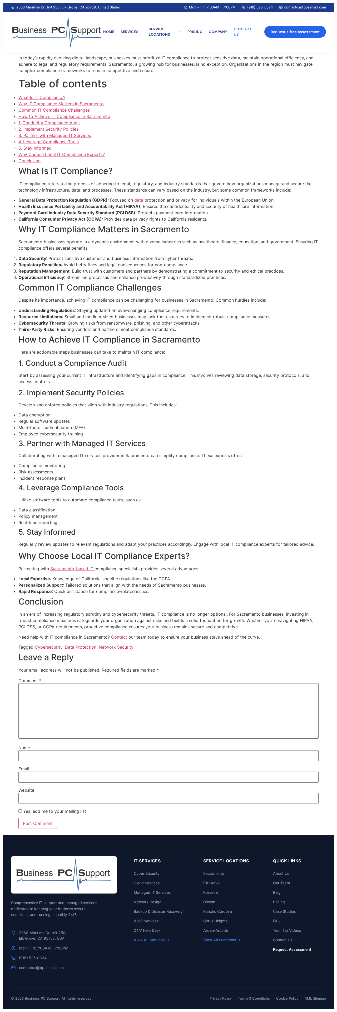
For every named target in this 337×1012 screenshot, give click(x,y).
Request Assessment (292, 949)
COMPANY (218, 32)
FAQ (276, 921)
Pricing (279, 902)
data (139, 200)
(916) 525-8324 (260, 7)
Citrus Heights (215, 921)
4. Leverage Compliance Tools (48, 141)
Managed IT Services (152, 892)
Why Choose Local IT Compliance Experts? (61, 154)
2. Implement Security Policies (48, 129)
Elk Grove (211, 883)
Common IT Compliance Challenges (54, 110)
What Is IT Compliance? (41, 97)
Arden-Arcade (215, 930)
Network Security (116, 647)
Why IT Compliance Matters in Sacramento (61, 103)
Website (26, 790)
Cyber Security (147, 873)
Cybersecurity (48, 647)
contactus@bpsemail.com (305, 7)
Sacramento (213, 873)
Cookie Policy (287, 998)
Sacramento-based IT (72, 568)
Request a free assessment (295, 32)
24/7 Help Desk (147, 930)
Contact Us (282, 940)
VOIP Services (146, 921)
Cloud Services (147, 883)
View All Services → (151, 940)
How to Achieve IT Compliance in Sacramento (64, 116)
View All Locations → (222, 940)
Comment (29, 680)
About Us (281, 873)
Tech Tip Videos (287, 930)
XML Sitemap (315, 998)
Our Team (281, 883)
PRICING (195, 32)
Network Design (147, 902)
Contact (119, 637)
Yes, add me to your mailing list (54, 811)
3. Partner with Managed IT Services (54, 135)
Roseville (210, 892)
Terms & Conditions (254, 998)
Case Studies (284, 911)
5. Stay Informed (35, 148)
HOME (108, 32)
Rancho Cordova (217, 911)
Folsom (209, 902)
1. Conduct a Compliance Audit (49, 122)
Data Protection (80, 647)
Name (24, 747)
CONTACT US (243, 31)
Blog (277, 892)
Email (23, 769)
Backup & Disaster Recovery (158, 911)
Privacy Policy (221, 998)
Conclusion (29, 160)
